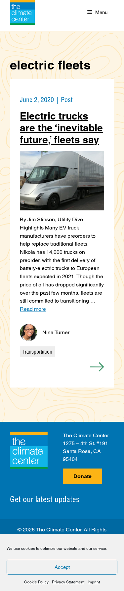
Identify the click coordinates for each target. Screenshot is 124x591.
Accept (62, 567)
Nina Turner (55, 332)
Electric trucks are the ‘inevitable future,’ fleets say (61, 128)
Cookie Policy (36, 582)
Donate (82, 476)
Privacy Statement (68, 582)
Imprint (94, 582)
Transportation (37, 351)
